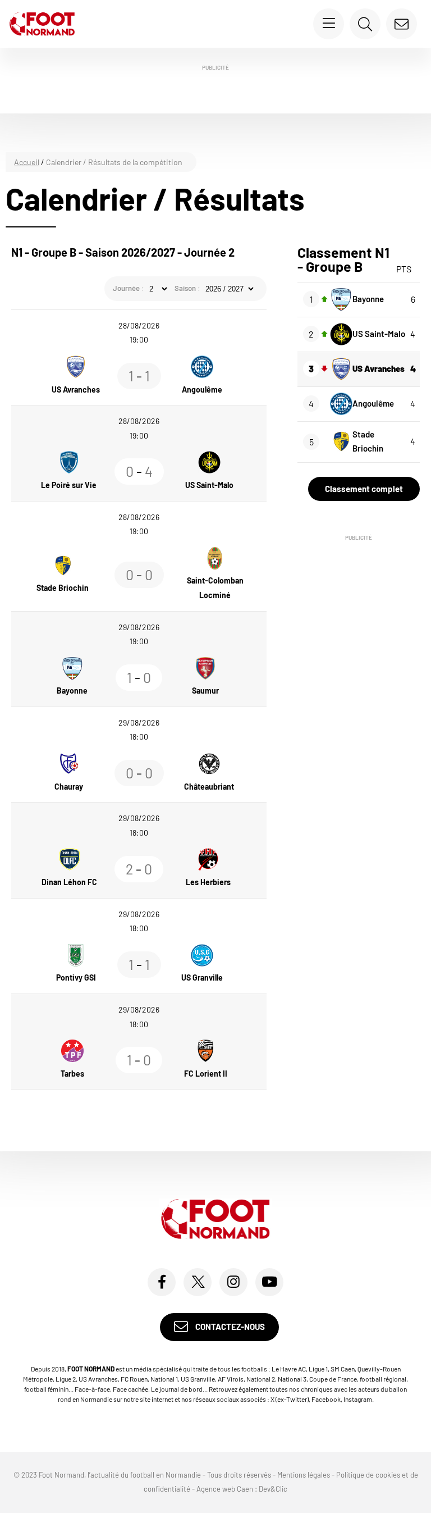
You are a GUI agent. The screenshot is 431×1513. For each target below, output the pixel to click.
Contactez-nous (229, 1326)
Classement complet (364, 489)
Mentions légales (303, 1474)
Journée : (128, 288)
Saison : (187, 288)
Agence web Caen (224, 1488)
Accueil (26, 162)
